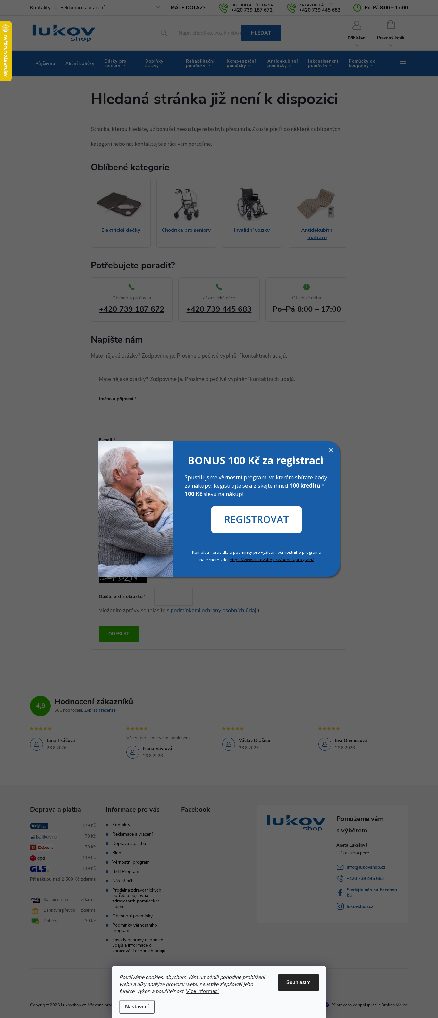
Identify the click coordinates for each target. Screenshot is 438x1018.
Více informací (202, 991)
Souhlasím (298, 982)
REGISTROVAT (256, 519)
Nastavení (137, 1006)
